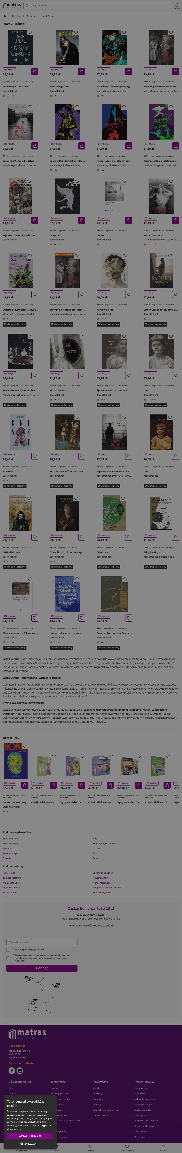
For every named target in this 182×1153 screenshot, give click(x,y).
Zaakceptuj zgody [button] (30, 1135)
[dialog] (30, 1122)
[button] (30, 1144)
